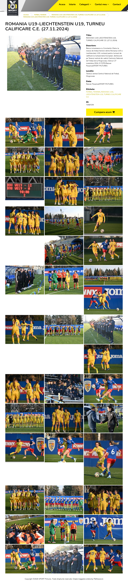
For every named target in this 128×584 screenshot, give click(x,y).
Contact (117, 4)
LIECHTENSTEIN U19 (94, 94)
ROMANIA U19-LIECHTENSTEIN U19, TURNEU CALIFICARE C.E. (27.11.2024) (50, 17)
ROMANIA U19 (107, 92)
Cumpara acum (103, 112)
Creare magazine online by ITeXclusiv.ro (88, 579)
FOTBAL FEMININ (40, 15)
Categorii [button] (84, 4)
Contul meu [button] (101, 4)
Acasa (62, 4)
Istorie (72, 4)
